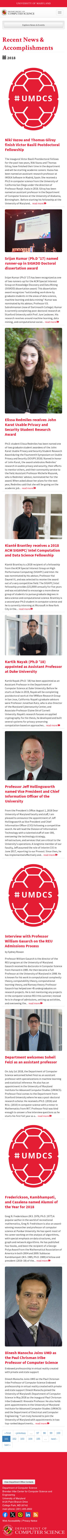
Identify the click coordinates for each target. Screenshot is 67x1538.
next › (54, 1438)
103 (22, 1438)
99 (51, 1433)
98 (44, 1433)
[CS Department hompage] (33, 1529)
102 (14, 1438)
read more (38, 203)
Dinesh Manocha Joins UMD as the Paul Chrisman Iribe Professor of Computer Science (31, 1357)
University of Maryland (33, 3)
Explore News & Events (33, 25)
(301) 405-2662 (24, 1508)
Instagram (20, 1514)
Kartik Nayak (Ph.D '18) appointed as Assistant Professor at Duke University (33, 666)
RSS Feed (35, 1514)
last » (7, 1444)
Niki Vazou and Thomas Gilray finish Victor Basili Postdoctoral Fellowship (32, 144)
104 (30, 1438)
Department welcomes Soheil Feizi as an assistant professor (31, 1060)
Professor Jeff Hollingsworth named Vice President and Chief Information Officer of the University (32, 794)
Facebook (5, 1514)
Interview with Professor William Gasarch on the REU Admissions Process (29, 941)
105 (38, 1438)
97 (37, 1433)
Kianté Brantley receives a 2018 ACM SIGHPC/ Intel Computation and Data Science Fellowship (32, 550)
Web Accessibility (11, 1520)
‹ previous (20, 1433)
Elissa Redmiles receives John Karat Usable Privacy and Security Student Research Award (30, 427)
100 (58, 1433)
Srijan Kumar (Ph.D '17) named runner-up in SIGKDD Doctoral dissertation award (31, 263)
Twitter (12, 1514)
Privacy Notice (29, 1520)
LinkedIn (28, 1514)
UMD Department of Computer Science (27, 12)
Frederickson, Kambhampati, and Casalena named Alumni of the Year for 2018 (31, 1202)
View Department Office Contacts (18, 1481)
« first (8, 1433)
